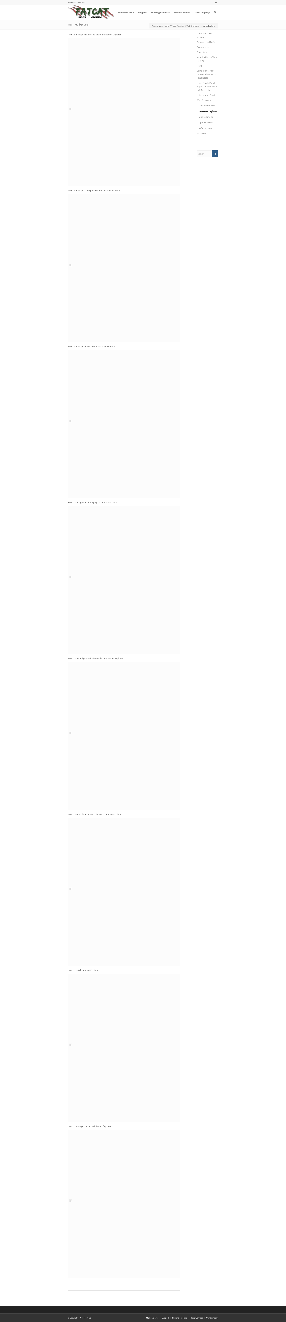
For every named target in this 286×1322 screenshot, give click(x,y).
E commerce (203, 47)
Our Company (212, 1318)
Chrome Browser (207, 105)
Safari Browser (206, 128)
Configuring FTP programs (204, 35)
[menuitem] (126, 12)
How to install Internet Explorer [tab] (83, 970)
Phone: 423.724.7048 (76, 2)
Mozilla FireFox (206, 116)
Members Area (152, 1318)
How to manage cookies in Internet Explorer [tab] (89, 1126)
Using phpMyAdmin (206, 95)
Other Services (197, 1318)
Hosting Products (179, 1318)
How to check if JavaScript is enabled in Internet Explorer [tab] (95, 658)
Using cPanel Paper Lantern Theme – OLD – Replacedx (207, 74)
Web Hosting (85, 1318)
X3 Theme (201, 133)
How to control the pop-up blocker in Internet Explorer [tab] (95, 814)
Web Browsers (204, 100)
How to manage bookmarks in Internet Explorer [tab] (91, 346)
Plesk (199, 65)
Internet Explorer (78, 24)
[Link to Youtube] (215, 2)
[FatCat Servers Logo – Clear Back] (91, 12)
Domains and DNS (206, 42)
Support (165, 1318)
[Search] (215, 12)
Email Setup (202, 52)
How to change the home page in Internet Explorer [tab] (93, 502)
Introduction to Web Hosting (207, 59)
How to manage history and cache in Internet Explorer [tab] (94, 34)
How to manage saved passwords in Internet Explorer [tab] (94, 190)
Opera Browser (206, 122)
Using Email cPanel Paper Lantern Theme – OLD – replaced (207, 86)
